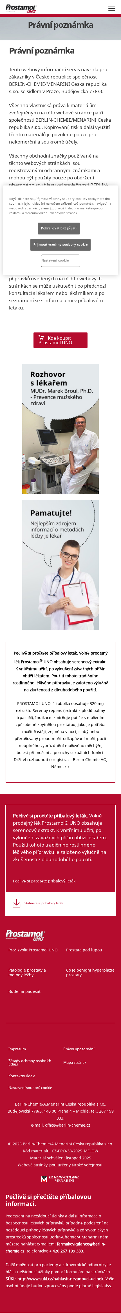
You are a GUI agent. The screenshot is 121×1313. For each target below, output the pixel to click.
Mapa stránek (74, 1063)
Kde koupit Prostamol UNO (55, 340)
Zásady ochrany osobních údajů (29, 1063)
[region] (60, 230)
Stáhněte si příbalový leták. (44, 903)
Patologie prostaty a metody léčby (27, 972)
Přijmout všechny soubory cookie (60, 244)
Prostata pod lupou (84, 950)
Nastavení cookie (55, 260)
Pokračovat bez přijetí (59, 228)
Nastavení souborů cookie (30, 1088)
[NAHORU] (112, 1304)
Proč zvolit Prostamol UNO (33, 950)
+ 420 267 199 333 (66, 1251)
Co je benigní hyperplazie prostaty (90, 972)
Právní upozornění (78, 1049)
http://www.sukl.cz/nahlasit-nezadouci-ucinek (60, 1279)
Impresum (17, 1049)
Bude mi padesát (24, 992)
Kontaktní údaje (21, 1076)
